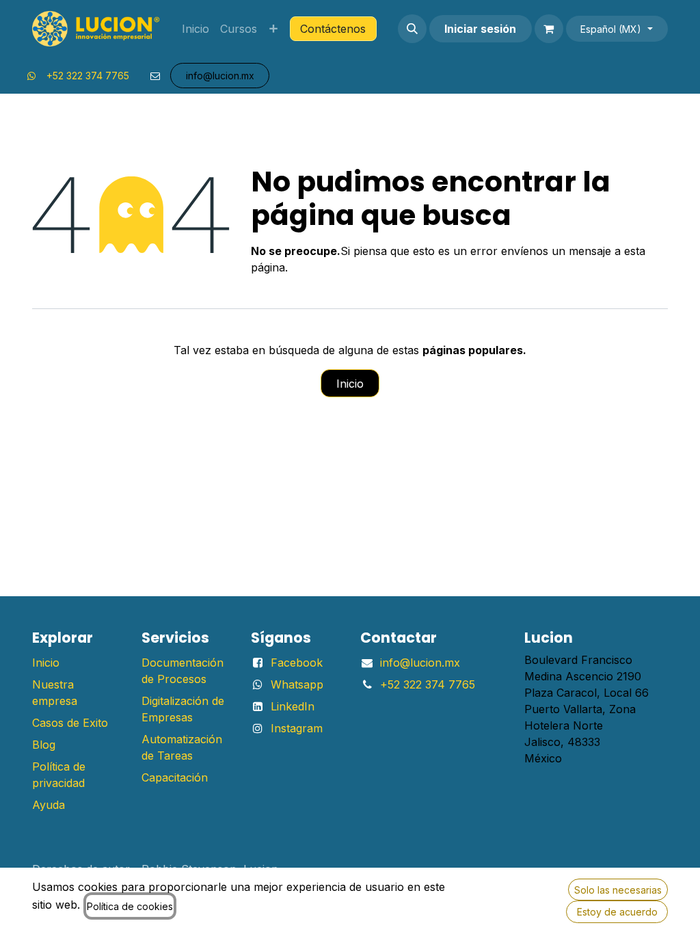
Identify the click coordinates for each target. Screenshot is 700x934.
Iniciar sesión (480, 29)
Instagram (297, 728)
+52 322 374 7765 (87, 75)
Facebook (297, 662)
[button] (412, 28)
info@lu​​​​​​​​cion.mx (220, 75)
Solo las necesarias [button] (618, 890)
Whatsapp (297, 684)
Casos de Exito (70, 723)
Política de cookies (130, 906)
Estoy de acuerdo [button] (617, 912)
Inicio (350, 383)
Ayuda (48, 805)
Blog (43, 744)
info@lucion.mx (420, 662)
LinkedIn (292, 706)
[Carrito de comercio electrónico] (549, 28)
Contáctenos (333, 29)
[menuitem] (195, 28)
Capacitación (175, 777)
